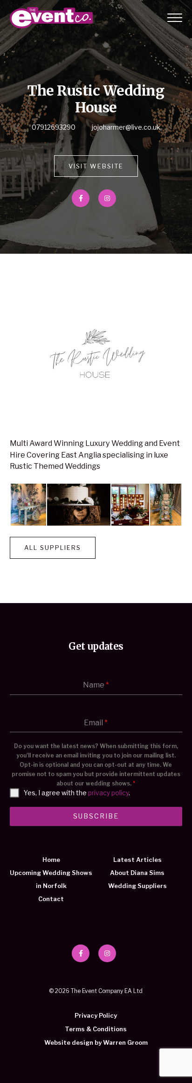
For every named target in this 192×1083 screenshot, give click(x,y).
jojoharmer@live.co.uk (126, 127)
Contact (51, 898)
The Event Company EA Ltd (51, 17)
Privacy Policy (96, 1015)
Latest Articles (137, 859)
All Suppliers (52, 547)
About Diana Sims (137, 872)
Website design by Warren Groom (96, 1042)
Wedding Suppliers (137, 885)
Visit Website (96, 166)
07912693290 (53, 127)
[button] (28, 505)
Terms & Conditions (96, 1029)
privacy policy (108, 793)
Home (51, 859)
